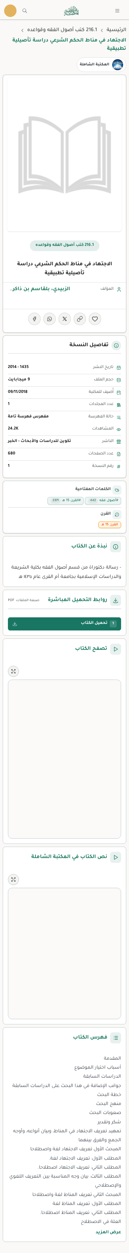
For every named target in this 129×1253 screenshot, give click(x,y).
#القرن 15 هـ (66, 501)
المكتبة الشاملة (94, 65)
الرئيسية (116, 30)
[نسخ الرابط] (80, 319)
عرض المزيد (108, 1232)
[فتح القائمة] (117, 10)
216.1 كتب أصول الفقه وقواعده (62, 30)
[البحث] (24, 10)
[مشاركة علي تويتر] (64, 319)
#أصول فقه (104, 501)
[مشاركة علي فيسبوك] (34, 319)
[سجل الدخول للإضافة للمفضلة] (95, 319)
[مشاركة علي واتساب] (49, 319)
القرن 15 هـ (109, 525)
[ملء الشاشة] (13, 671)
